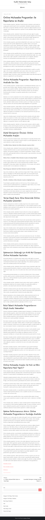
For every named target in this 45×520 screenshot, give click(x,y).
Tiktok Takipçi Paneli (7, 508)
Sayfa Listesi (5, 506)
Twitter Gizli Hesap (7, 511)
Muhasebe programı (7, 463)
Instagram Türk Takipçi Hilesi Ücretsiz (10, 496)
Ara (4, 487)
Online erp (5, 469)
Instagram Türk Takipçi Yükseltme (9, 498)
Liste (4, 503)
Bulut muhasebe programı (8, 466)
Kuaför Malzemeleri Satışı (22, 2)
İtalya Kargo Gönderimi (8, 501)
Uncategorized (6, 472)
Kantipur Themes (27, 518)
